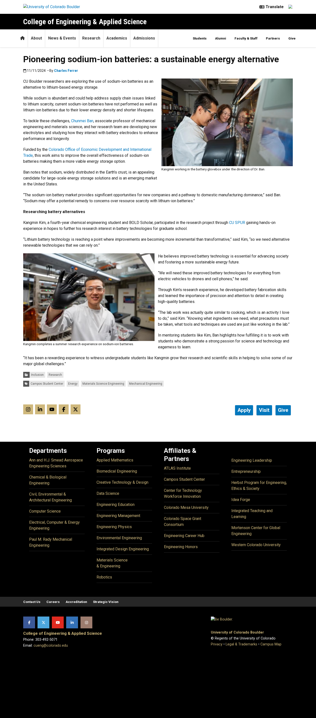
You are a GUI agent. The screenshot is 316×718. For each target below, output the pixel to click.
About (36, 38)
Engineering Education (116, 504)
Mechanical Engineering (145, 383)
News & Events (62, 38)
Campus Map (270, 644)
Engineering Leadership (251, 460)
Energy (73, 383)
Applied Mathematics (115, 460)
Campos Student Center (47, 383)
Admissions (144, 38)
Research (91, 38)
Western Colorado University (256, 544)
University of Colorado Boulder (237, 632)
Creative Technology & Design (122, 482)
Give (292, 38)
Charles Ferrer (66, 71)
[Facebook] (29, 622)
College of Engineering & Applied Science (85, 21)
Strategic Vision (105, 602)
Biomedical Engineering (117, 471)
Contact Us (31, 602)
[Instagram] (86, 622)
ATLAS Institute (177, 468)
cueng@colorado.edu (51, 645)
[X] (43, 622)
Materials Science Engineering (103, 383)
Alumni (220, 38)
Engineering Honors (181, 546)
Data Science (108, 493)
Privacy (216, 644)
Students (200, 38)
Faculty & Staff (246, 38)
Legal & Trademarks (241, 644)
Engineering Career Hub (184, 535)
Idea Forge (240, 499)
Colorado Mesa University (186, 507)
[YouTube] (58, 622)
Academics (116, 38)
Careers (53, 602)
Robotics (104, 577)
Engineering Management (118, 515)
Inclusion (37, 375)
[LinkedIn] (72, 622)
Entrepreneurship (246, 471)
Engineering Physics (114, 526)
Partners (273, 38)
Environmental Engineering (119, 538)
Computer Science (45, 511)
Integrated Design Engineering (123, 549)
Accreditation (76, 602)
